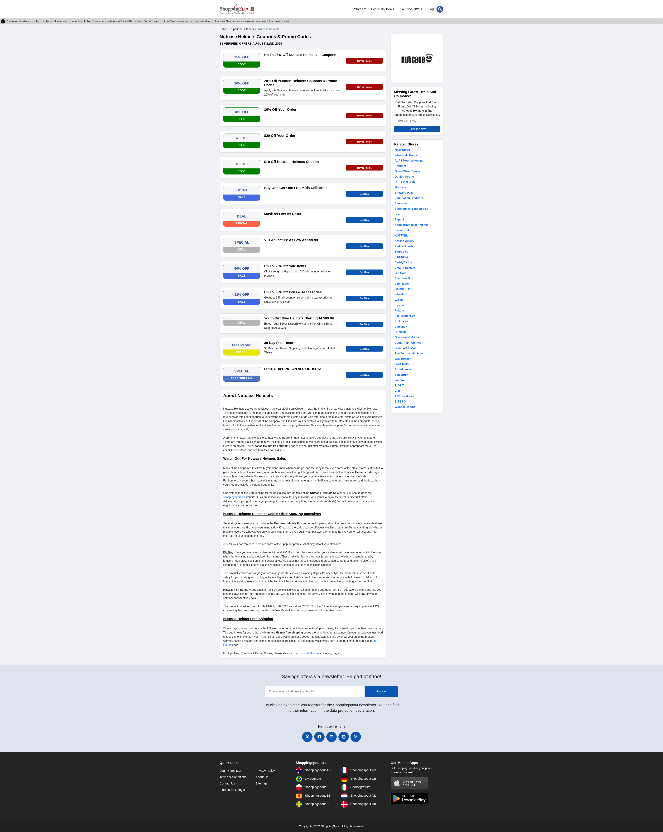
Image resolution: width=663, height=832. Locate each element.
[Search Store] (439, 9)
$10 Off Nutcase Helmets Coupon (291, 162)
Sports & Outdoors (242, 29)
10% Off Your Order (280, 109)
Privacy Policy (265, 770)
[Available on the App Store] (409, 783)
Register (381, 691)
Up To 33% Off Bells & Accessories (293, 292)
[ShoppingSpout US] (237, 9)
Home (223, 29)
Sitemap (261, 783)
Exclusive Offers (411, 9)
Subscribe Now (417, 128)
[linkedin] (331, 737)
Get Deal (364, 193)
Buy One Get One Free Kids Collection (296, 188)
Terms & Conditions (233, 777)
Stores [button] (358, 9)
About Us (262, 777)
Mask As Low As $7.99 (282, 214)
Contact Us (227, 783)
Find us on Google (232, 790)
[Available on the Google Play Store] (409, 798)
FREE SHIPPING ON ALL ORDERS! (292, 369)
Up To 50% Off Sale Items (285, 266)
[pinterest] (343, 737)
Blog (430, 9)
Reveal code (364, 60)
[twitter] (307, 737)
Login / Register (230, 770)
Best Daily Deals (382, 9)
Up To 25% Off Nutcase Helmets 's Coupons (300, 55)
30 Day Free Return (280, 343)
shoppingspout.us (234, 497)
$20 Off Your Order (279, 136)
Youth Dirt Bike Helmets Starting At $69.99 (299, 318)
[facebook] (319, 737)
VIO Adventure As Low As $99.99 (291, 240)
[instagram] (355, 737)
